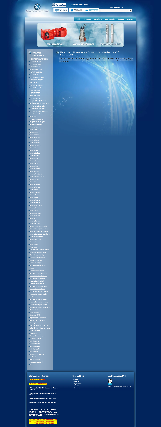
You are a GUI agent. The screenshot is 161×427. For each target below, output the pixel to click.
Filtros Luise (33, 247)
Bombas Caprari (34, 140)
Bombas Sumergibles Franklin (38, 226)
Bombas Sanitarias (35, 216)
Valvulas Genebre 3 (35, 349)
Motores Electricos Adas (37, 270)
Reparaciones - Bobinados (38, 318)
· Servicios (76, 386)
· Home (75, 380)
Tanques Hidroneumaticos (38, 336)
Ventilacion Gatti (35, 359)
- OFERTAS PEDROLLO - (37, 85)
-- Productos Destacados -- (38, 106)
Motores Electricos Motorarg (38, 286)
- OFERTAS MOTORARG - (37, 77)
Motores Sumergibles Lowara (38, 299)
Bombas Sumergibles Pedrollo (39, 231)
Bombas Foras (34, 166)
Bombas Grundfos (35, 171)
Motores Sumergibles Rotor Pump (40, 307)
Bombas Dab (33, 148)
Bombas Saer (34, 210)
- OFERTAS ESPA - (35, 67)
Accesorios (33, 116)
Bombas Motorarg (35, 192)
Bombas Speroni (35, 221)
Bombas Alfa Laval (35, 129)
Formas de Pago (80, 4)
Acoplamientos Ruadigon (37, 122)
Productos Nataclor (35, 312)
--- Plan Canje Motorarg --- (39, 111)
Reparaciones (98, 19)
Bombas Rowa (34, 208)
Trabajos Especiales (36, 338)
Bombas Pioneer (35, 203)
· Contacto (76, 388)
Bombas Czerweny (35, 145)
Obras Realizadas (110, 19)
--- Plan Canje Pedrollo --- (38, 114)
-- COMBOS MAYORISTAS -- (39, 101)
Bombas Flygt (34, 163)
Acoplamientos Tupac (36, 124)
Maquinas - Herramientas (37, 257)
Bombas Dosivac (35, 153)
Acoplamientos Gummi (36, 119)
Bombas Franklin (35, 169)
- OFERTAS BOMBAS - (37, 62)
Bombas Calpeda (35, 137)
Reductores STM (35, 315)
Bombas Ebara (34, 156)
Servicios (121, 19)
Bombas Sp (33, 218)
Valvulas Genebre (35, 344)
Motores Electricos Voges (37, 289)
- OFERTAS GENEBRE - (37, 72)
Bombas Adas (34, 127)
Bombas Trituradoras (36, 237)
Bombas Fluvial (34, 161)
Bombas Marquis (35, 187)
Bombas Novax (34, 195)
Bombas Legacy (35, 179)
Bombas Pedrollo (35, 200)
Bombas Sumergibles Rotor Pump (40, 234)
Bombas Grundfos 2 (36, 174)
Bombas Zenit (34, 244)
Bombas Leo (33, 182)
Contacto (130, 19)
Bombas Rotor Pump (36, 205)
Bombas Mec (34, 190)
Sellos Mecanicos (35, 331)
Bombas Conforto (35, 142)
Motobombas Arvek (36, 260)
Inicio (78, 19)
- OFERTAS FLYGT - (36, 69)
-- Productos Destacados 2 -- (39, 109)
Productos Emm (34, 310)
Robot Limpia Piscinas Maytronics (40, 328)
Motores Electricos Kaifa (37, 281)
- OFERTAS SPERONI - (37, 98)
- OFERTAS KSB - (35, 75)
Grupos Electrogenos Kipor (37, 255)
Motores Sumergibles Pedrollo (39, 304)
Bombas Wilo (34, 242)
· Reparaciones (77, 384)
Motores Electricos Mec (37, 284)
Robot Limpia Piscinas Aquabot (39, 325)
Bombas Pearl (34, 197)
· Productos (76, 382)
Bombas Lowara (35, 184)
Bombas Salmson (35, 213)
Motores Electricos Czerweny (38, 273)
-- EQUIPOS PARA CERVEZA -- (39, 103)
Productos (88, 19)
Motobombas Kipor (35, 263)
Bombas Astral (34, 135)
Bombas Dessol (34, 150)
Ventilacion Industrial (36, 362)
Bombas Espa (34, 158)
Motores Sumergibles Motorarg (39, 302)
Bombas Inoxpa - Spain (37, 176)
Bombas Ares (34, 132)
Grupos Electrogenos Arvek (38, 252)
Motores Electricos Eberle (37, 278)
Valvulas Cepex (34, 341)
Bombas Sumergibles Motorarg (39, 229)
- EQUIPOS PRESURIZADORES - (39, 59)
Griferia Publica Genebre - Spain (39, 250)
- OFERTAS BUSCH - (36, 64)
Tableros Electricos (35, 333)
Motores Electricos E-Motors (38, 276)
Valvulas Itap (34, 351)
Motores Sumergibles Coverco (39, 291)
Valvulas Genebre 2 (35, 346)
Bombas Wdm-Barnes (36, 239)
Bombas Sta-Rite (35, 223)
